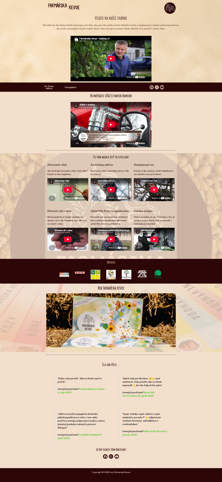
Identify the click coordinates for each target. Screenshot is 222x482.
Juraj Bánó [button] (84, 434)
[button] (48, 320)
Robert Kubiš (149, 431)
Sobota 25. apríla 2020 (142, 395)
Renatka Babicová (88, 388)
